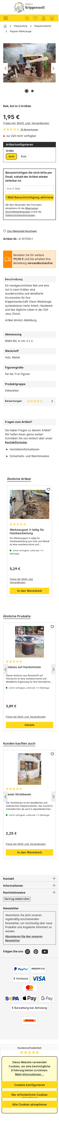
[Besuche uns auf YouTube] (45, 955)
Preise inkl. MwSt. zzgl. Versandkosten (26, 123)
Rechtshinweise (14, 896)
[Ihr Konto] (43, 18)
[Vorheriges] (5, 68)
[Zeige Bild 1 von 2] (26, 91)
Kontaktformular (16, 442)
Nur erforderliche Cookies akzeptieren (28, 1095)
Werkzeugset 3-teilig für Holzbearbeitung (27, 535)
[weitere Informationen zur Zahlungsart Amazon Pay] (37, 973)
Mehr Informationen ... (28, 1074)
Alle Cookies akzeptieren (28, 1104)
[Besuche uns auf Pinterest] (36, 955)
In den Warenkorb (28, 594)
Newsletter (11, 912)
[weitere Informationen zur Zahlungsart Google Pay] (28, 1012)
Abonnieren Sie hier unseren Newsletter (23, 942)
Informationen (13, 889)
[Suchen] (27, 18)
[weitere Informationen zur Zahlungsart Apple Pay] (37, 1002)
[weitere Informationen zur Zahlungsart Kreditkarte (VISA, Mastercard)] (37, 982)
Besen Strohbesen (18, 798)
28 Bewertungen (29, 129)
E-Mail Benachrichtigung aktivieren (29, 197)
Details (28, 729)
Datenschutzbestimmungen (20, 215)
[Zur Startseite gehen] (29, 7)
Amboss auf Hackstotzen (23, 671)
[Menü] (7, 18)
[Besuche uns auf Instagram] (28, 955)
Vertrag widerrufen (16, 902)
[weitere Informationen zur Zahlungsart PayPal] (19, 973)
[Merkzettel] (35, 18)
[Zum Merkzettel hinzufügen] (46, 493)
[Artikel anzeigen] (28, 508)
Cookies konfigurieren (28, 1085)
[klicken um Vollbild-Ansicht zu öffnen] (29, 63)
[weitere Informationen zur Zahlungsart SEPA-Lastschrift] (19, 1002)
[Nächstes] (53, 68)
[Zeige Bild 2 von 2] (32, 91)
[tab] (29, 279)
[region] (29, 70)
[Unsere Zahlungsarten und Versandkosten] (28, 1034)
